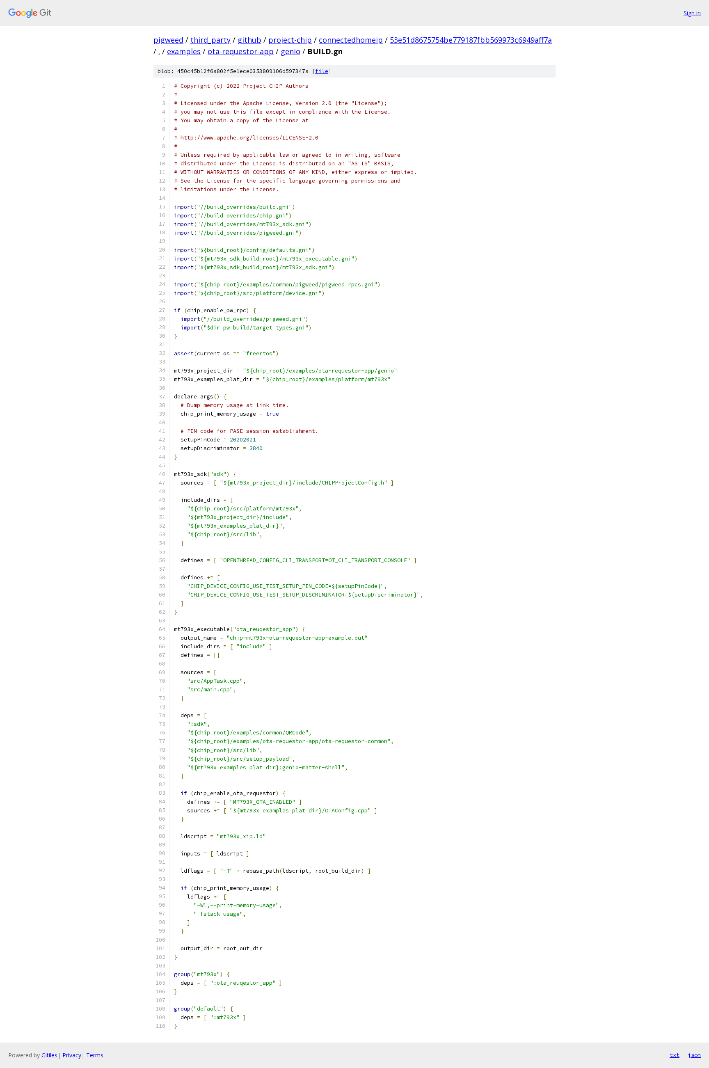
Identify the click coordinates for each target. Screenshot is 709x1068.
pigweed (168, 40)
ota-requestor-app (241, 51)
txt (674, 1055)
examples (184, 51)
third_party (210, 40)
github (249, 40)
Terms (94, 1055)
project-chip (290, 40)
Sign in (692, 13)
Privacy (71, 1055)
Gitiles (49, 1055)
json (694, 1055)
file (321, 71)
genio (290, 51)
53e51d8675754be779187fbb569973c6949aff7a (471, 40)
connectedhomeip (351, 40)
